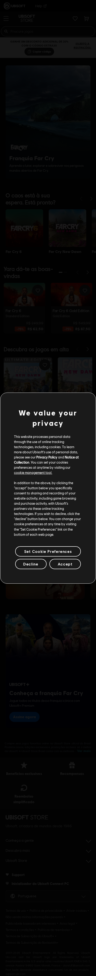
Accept (65, 564)
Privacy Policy (46, 457)
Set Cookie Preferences (48, 551)
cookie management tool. (33, 472)
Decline (30, 564)
